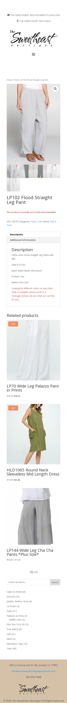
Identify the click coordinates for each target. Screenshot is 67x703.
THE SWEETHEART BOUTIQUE (34, 21)
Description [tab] (16, 234)
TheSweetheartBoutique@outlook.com (33, 671)
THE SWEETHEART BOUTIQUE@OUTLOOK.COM (35, 15)
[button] (55, 89)
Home (9, 79)
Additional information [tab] (23, 239)
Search (55, 582)
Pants (16, 79)
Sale (40, 221)
